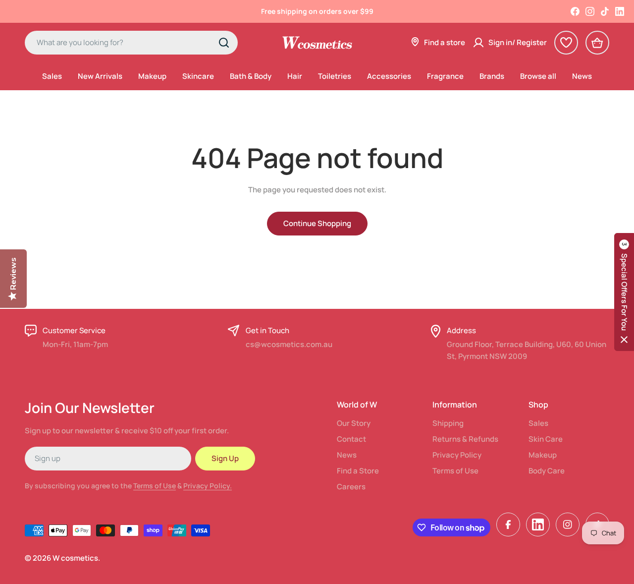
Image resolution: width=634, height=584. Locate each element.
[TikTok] (604, 11)
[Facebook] (575, 11)
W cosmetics (75, 558)
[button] (624, 292)
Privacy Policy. (207, 485)
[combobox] (131, 43)
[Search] (224, 43)
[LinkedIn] (619, 11)
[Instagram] (589, 11)
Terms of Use (154, 485)
